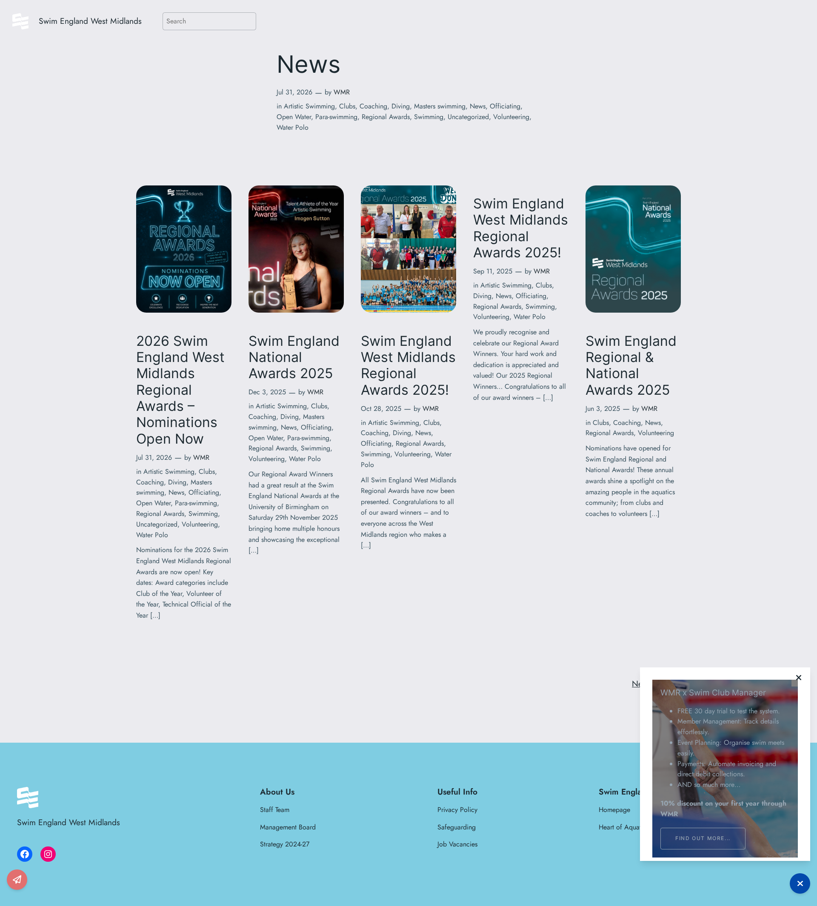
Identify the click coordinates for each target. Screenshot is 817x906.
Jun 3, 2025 (603, 408)
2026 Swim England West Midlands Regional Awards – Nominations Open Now (180, 390)
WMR (342, 92)
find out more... (703, 838)
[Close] (798, 678)
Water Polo (293, 127)
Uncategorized (468, 117)
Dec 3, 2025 (267, 392)
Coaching (373, 106)
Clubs (347, 106)
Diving (400, 106)
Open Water (294, 117)
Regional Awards (386, 117)
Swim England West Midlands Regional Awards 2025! (408, 365)
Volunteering (511, 117)
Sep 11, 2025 (492, 271)
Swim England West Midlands (90, 21)
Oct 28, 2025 (381, 408)
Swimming (428, 117)
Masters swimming (440, 106)
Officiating (505, 106)
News (478, 106)
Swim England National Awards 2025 (294, 357)
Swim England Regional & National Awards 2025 (631, 365)
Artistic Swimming (309, 106)
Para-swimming (336, 117)
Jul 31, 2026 (294, 92)
